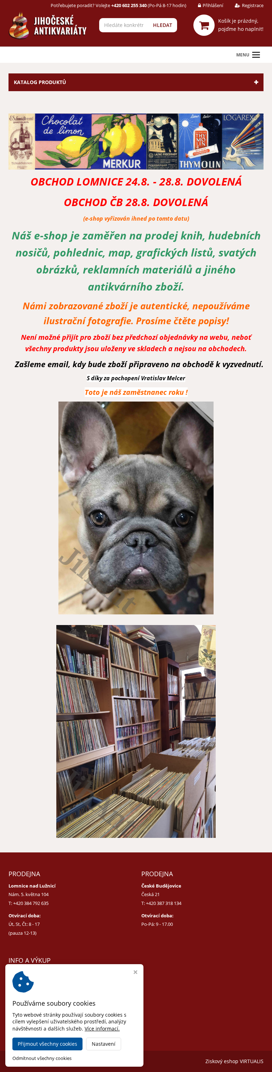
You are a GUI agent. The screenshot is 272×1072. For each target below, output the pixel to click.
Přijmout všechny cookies (47, 1043)
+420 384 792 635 (31, 903)
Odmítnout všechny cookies (42, 1058)
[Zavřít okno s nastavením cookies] (135, 973)
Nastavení (103, 1043)
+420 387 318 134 (163, 903)
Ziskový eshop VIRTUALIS (234, 1061)
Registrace (253, 5)
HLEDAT (162, 25)
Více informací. (102, 1028)
